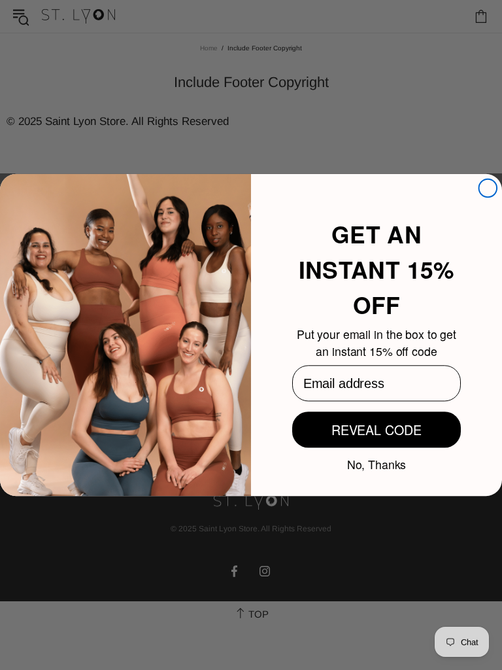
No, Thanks (377, 463)
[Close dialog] (488, 188)
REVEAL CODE (376, 429)
